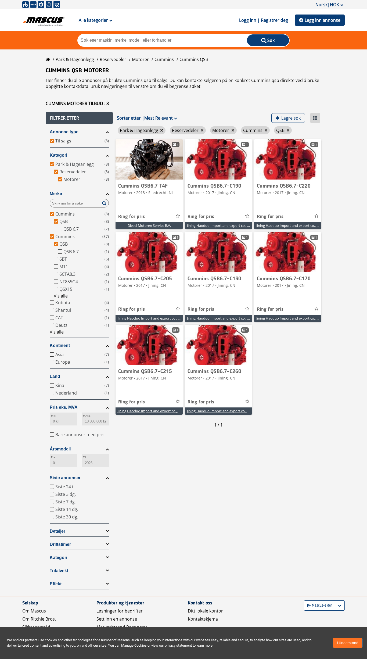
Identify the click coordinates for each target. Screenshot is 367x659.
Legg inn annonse (322, 20)
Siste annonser (65, 477)
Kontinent (60, 345)
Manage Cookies (134, 645)
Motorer (140, 59)
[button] (79, 118)
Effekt (56, 584)
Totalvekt (59, 570)
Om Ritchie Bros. (39, 619)
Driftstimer (60, 544)
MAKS (87, 415)
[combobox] (307, 605)
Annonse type (64, 132)
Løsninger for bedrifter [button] (119, 611)
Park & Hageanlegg (75, 59)
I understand (347, 643)
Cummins (164, 59)
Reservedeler (113, 59)
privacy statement (178, 645)
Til (84, 457)
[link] (149, 159)
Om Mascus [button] (34, 611)
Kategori (58, 155)
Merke (56, 193)
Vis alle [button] (61, 296)
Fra (53, 457)
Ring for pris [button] (131, 216)
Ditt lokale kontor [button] (205, 611)
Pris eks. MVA (64, 407)
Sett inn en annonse (116, 619)
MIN (53, 415)
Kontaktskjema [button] (203, 619)
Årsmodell (60, 449)
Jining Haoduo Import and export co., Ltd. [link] (220, 225)
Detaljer (57, 531)
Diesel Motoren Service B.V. (149, 225)
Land (55, 376)
